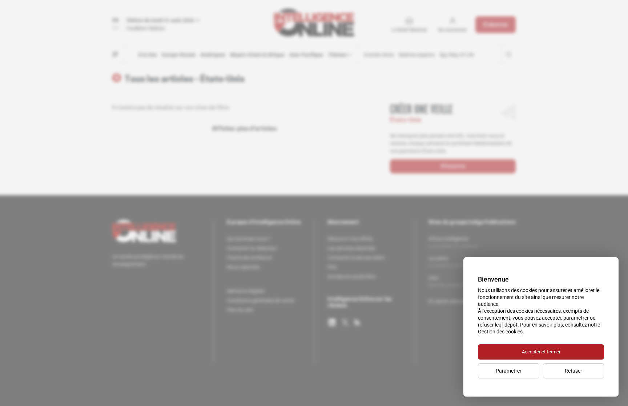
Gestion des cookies (500, 332)
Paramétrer (509, 371)
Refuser (573, 371)
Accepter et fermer (541, 351)
